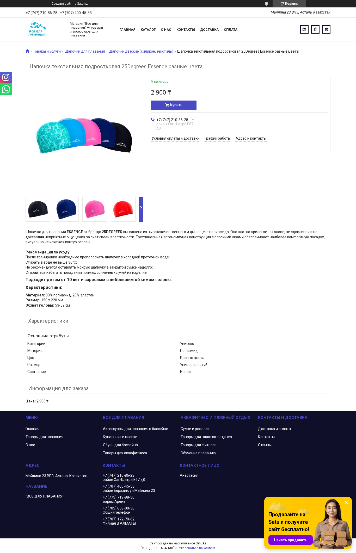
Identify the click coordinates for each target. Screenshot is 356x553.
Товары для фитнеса (199, 445)
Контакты (185, 30)
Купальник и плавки (120, 437)
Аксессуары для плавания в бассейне (135, 429)
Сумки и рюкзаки (195, 429)
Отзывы (265, 445)
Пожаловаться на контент (195, 548)
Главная (128, 30)
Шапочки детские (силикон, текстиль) (141, 51)
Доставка (209, 30)
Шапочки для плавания (85, 51)
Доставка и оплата (274, 429)
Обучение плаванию (198, 453)
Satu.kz (201, 543)
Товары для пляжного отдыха (206, 437)
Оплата (230, 30)
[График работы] (304, 29)
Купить (176, 105)
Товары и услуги (47, 51)
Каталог (148, 30)
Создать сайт (61, 3)
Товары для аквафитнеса (125, 453)
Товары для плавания (44, 437)
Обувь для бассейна (120, 445)
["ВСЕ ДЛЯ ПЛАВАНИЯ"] (45, 29)
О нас (166, 30)
